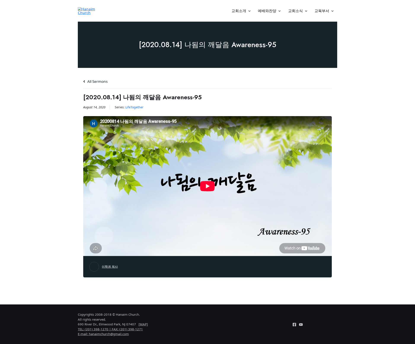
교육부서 (321, 10)
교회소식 (295, 10)
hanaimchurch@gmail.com (109, 334)
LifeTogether (134, 107)
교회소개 (238, 10)
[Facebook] (294, 324)
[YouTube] (301, 324)
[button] (248, 10)
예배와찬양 (267, 10)
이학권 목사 (110, 266)
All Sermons (97, 81)
